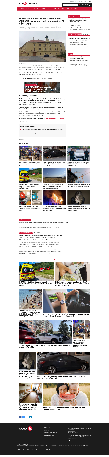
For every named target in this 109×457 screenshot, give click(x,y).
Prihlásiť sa (85, 4)
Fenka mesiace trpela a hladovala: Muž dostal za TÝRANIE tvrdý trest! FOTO (79, 24)
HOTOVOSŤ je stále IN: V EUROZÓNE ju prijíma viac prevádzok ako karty (36, 253)
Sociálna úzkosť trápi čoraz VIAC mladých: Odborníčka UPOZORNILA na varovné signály (79, 45)
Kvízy (67, 9)
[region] (36, 3)
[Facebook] (20, 417)
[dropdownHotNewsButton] (79, 68)
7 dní (82, 34)
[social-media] (69, 441)
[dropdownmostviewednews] (79, 32)
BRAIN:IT (48, 449)
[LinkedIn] (30, 417)
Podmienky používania (51, 432)
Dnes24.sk (23, 63)
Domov (22, 9)
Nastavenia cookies (50, 435)
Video (62, 9)
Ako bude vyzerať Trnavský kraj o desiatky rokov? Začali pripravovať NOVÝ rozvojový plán (79, 28)
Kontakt (47, 427)
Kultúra (56, 9)
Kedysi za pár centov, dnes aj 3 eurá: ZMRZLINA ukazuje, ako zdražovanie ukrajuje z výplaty (40, 249)
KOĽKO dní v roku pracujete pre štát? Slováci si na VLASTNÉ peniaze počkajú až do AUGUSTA (40, 251)
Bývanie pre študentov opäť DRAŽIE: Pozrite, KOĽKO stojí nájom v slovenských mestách (39, 244)
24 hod (86, 34)
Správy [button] (36, 9)
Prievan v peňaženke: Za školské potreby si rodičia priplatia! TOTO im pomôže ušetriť (38, 256)
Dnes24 (48, 118)
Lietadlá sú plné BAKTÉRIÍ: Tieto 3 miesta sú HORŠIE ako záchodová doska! (79, 57)
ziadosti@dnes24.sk (72, 438)
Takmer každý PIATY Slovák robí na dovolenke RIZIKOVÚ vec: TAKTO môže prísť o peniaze (39, 242)
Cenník (47, 430)
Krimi (43, 9)
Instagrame (61, 118)
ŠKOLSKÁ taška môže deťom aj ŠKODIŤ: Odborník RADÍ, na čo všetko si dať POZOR (78, 65)
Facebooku (53, 118)
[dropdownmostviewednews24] (79, 49)
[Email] (27, 417)
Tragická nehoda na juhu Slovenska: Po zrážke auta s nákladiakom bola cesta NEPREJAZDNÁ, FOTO (78, 20)
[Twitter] (23, 417)
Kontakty (74, 9)
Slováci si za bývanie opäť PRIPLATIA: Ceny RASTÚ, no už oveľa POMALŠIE (36, 246)
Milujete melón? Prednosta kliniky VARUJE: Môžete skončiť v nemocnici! (78, 61)
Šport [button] (48, 9)
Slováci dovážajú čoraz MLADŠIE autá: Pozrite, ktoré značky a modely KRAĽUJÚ (79, 41)
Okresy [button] (28, 9)
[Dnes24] (31, 3)
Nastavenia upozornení (51, 438)
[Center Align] (79, 5)
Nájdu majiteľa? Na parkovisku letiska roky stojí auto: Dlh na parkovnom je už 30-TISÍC (79, 37)
